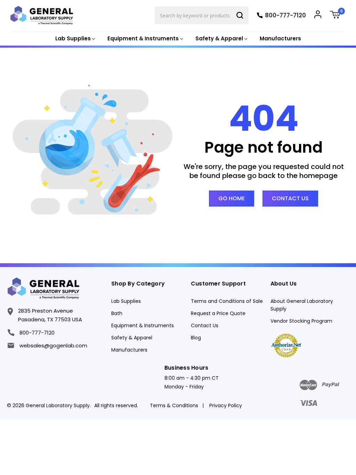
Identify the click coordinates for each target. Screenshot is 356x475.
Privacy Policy (225, 405)
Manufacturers (280, 38)
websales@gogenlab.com (53, 345)
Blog (196, 337)
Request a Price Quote (218, 313)
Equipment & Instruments (142, 325)
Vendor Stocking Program (301, 320)
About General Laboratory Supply (301, 305)
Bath (116, 313)
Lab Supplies (126, 301)
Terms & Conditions (174, 405)
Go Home (231, 198)
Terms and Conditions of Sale (227, 301)
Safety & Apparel (131, 337)
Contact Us (290, 198)
